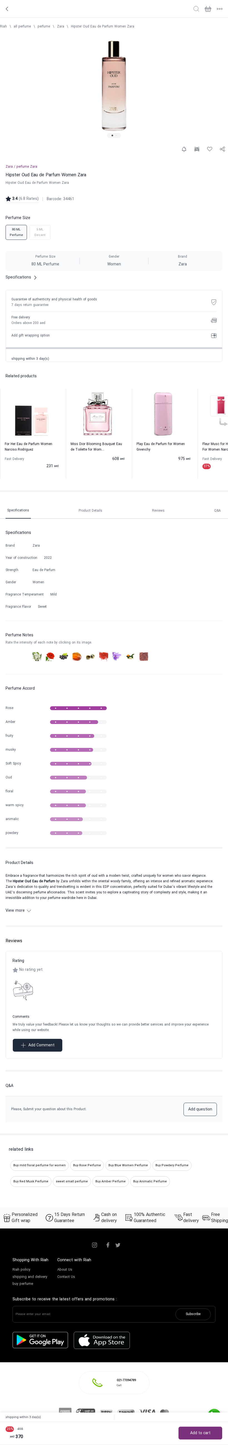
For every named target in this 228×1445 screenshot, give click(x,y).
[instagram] (94, 1245)
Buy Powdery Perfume (172, 1165)
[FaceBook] (108, 1245)
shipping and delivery (30, 1277)
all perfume (22, 26)
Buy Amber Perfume (110, 1181)
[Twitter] (118, 1245)
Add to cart (200, 1433)
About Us (64, 1269)
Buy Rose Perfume (87, 1165)
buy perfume (23, 1283)
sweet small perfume (72, 1181)
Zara (60, 26)
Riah (3, 26)
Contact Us (66, 1277)
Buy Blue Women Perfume (128, 1165)
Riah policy (21, 1269)
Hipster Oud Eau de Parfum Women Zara (102, 26)
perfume (44, 26)
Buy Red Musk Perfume (30, 1181)
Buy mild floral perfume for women (39, 1165)
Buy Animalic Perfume (150, 1181)
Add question (200, 1109)
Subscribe (193, 1314)
